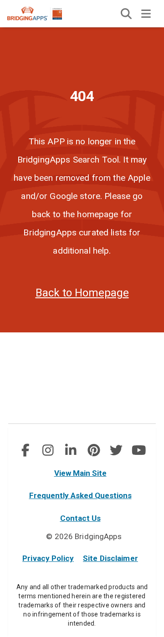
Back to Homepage (82, 292)
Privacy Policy (48, 558)
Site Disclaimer (110, 558)
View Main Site (80, 473)
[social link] (25, 450)
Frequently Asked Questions (80, 495)
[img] (126, 13)
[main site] (42, 13)
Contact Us (80, 518)
